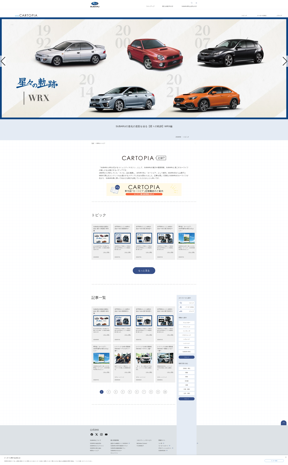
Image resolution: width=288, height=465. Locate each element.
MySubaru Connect (142, 443)
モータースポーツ (163, 445)
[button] (3, 61)
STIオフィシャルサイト (165, 448)
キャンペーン (114, 453)
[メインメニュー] (196, 2)
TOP (93, 143)
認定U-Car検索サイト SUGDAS (119, 443)
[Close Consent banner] (286, 457)
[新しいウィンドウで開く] (92, 435)
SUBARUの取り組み (95, 448)
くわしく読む (106, 252)
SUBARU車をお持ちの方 (189, 6)
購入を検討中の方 (167, 6)
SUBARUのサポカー (116, 450)
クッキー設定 (274, 460)
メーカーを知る (261, 15)
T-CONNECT (140, 445)
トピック (244, 15)
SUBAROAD (162, 450)
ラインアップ (150, 6)
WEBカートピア (94, 450)
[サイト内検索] (192, 2)
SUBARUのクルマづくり (97, 445)
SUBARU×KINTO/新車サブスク (119, 445)
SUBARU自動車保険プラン (118, 448)
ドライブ (279, 15)
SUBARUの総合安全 (95, 443)
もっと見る (144, 270)
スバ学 (160, 443)
